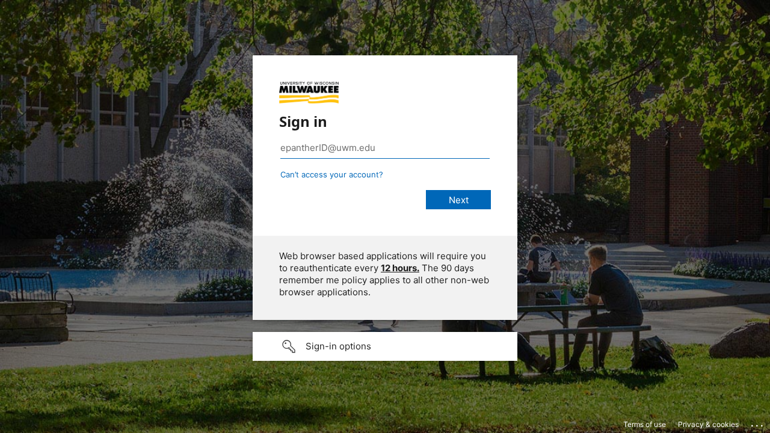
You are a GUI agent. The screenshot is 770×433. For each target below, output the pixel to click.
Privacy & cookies (708, 424)
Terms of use (644, 424)
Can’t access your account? (331, 174)
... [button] (758, 423)
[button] (385, 346)
